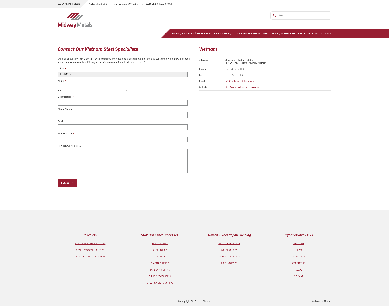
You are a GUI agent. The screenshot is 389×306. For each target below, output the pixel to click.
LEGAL (298, 270)
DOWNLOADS (299, 257)
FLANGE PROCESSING (159, 276)
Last (126, 91)
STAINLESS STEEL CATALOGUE (90, 257)
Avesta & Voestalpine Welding (250, 33)
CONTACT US (298, 263)
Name (62, 81)
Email (62, 121)
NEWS (299, 250)
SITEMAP (298, 276)
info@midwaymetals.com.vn (239, 81)
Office (62, 68)
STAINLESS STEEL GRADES (90, 250)
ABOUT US (298, 244)
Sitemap (207, 301)
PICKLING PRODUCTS (229, 257)
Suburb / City (66, 134)
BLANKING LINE (160, 244)
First (60, 91)
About (175, 33)
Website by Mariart (321, 301)
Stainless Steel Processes (213, 33)
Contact (326, 33)
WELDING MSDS (229, 250)
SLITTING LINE (159, 250)
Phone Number (65, 109)
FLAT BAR (160, 257)
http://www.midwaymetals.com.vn (242, 87)
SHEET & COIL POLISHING (160, 283)
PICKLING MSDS (229, 263)
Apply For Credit (308, 33)
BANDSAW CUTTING (160, 270)
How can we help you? (70, 146)
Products (188, 33)
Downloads (288, 33)
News (274, 33)
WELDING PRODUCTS (229, 244)
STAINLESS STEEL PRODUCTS (90, 244)
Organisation (66, 97)
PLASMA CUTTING (160, 263)
